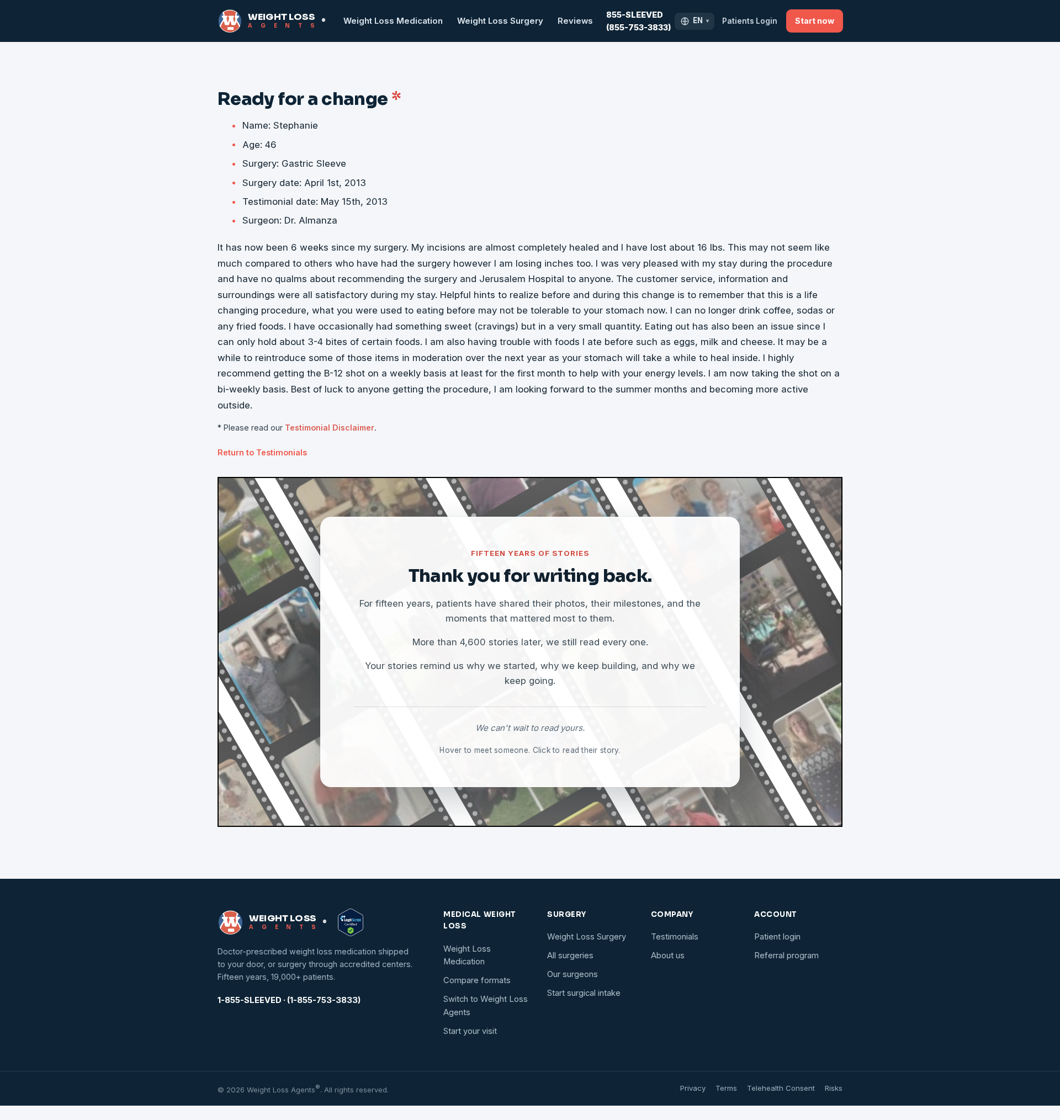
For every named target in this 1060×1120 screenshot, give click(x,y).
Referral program (786, 955)
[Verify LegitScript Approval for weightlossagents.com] (350, 922)
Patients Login (749, 21)
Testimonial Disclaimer (329, 427)
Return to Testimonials (262, 452)
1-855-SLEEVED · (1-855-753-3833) (289, 1000)
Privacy (693, 1088)
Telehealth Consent (781, 1088)
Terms (726, 1088)
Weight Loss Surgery (500, 21)
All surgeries (570, 955)
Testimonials (674, 937)
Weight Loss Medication (393, 21)
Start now (814, 20)
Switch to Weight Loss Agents (485, 1005)
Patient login (777, 937)
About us (668, 955)
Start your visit (470, 1031)
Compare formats (477, 980)
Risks (833, 1088)
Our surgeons (572, 974)
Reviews (575, 21)
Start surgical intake (584, 993)
